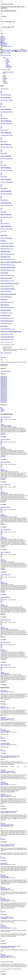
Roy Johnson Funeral (5, 899)
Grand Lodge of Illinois (8, 72)
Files (7, 63)
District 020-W (4, 399)
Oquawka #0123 (4, 493)
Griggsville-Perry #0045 (6, 425)
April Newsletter (4, 783)
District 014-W (4, 392)
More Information (4, 364)
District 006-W (4, 382)
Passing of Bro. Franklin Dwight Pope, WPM (10, 946)
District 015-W (4, 393)
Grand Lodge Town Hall (6, 795)
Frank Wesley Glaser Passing (7, 956)
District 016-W (4, 394)
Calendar (8, 61)
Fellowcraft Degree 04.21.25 (7, 917)
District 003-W (4, 378)
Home (7, 58)
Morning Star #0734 (5, 673)
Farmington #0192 (4, 928)
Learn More (3, 357)
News (7, 60)
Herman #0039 (4, 583)
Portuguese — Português (21, 51)
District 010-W (4, 387)
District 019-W (4, 398)
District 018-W (4, 397)
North (2, 408)
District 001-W (4, 376)
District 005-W (4, 381)
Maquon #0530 (4, 826)
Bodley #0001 (4, 864)
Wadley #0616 (4, 515)
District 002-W (4, 377)
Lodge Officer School (5, 730)
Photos (7, 62)
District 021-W (4, 400)
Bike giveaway (4, 863)
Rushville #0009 (4, 605)
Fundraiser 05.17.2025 (5, 888)
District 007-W (4, 383)
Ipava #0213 (3, 448)
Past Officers (8, 66)
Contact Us (8, 67)
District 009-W (4, 386)
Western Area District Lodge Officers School (10, 756)
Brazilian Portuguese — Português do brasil (11, 50)
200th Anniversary (4, 876)
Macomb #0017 (4, 470)
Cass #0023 (3, 889)
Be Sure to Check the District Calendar (9, 811)
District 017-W (4, 396)
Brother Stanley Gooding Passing (8, 844)
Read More (3, 434)
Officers (7, 65)
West (4, 57)
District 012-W (4, 389)
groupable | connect (7, 46)
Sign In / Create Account (6, 352)
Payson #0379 (4, 650)
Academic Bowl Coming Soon (7, 718)
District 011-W (4, 388)
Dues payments (4, 926)
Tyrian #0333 (3, 947)
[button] (1, 31)
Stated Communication (5, 417)
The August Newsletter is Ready (7, 771)
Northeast (3, 410)
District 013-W (4, 391)
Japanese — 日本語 (10, 51)
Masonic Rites (4, 690)
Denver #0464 (4, 538)
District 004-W (4, 380)
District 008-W (4, 385)
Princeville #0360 (4, 628)
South (2, 411)
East (1, 407)
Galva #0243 (3, 560)
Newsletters (3, 706)
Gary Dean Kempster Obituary (7, 824)
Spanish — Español (6, 52)
